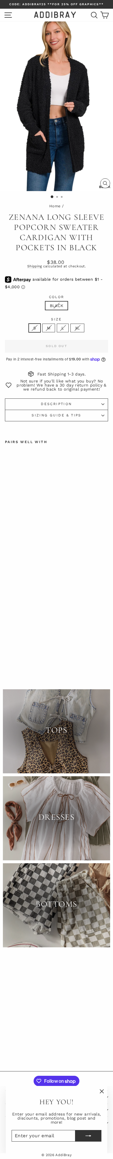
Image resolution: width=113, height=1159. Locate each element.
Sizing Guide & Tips (56, 415)
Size (56, 319)
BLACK (56, 305)
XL (77, 328)
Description (56, 404)
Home (55, 206)
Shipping (34, 266)
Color (56, 297)
